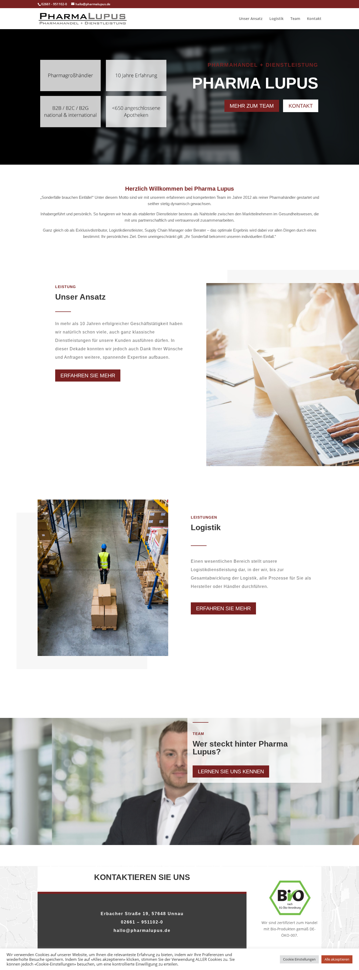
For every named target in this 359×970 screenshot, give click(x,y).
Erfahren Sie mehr (87, 375)
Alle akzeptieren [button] (337, 959)
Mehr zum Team (252, 106)
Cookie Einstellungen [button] (299, 959)
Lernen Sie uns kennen (231, 771)
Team (295, 19)
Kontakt (314, 19)
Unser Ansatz (251, 19)
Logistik (276, 19)
